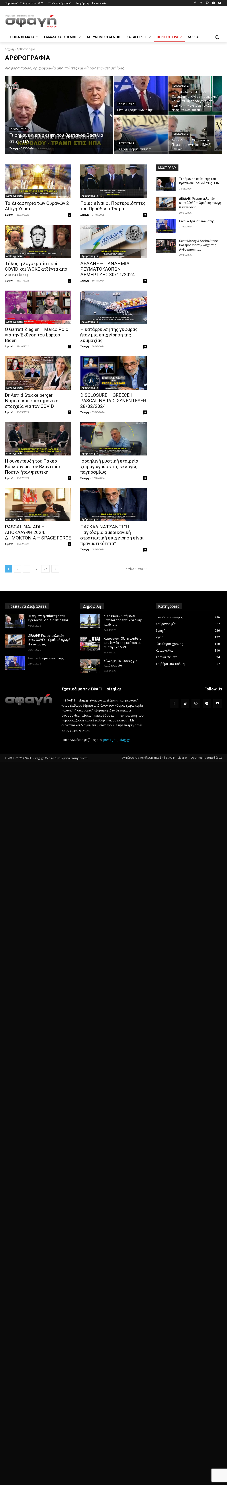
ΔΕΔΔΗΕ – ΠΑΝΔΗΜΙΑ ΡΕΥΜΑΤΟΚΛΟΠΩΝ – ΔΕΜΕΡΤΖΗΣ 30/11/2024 (107, 269)
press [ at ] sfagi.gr (116, 740)
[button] (216, 37)
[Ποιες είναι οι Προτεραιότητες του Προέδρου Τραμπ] (113, 181)
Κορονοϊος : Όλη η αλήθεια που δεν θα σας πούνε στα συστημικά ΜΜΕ (122, 643)
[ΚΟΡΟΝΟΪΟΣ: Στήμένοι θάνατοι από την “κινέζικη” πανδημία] (90, 621)
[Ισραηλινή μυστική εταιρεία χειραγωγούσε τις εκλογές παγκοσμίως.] (113, 438)
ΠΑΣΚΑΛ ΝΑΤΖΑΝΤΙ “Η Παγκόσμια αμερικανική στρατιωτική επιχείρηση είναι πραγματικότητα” (112, 535)
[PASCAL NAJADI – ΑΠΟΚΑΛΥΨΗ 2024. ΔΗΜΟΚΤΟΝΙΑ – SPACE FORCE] (38, 504)
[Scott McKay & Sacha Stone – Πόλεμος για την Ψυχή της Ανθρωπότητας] (166, 246)
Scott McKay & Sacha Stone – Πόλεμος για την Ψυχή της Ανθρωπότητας (200, 245)
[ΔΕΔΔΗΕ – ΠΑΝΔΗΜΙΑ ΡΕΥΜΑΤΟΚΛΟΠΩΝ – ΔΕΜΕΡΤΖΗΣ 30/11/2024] (113, 241)
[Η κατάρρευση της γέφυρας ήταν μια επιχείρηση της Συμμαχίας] (113, 307)
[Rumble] (207, 3)
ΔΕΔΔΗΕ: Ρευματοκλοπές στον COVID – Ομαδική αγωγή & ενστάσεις (200, 203)
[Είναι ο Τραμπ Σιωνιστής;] (141, 95)
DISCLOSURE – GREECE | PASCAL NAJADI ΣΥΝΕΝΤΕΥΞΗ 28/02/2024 (113, 401)
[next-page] (55, 569)
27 (45, 569)
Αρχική (9, 49)
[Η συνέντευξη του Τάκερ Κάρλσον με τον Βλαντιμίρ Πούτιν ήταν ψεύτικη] (38, 438)
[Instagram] (201, 3)
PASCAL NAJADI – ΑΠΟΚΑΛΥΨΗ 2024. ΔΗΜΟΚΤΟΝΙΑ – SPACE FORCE (38, 532)
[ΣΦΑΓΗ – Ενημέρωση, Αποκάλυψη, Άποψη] (31, 21)
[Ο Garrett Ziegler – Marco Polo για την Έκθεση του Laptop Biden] (38, 307)
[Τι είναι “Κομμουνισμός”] (141, 134)
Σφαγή (9, 214)
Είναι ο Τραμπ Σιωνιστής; (197, 221)
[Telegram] (213, 3)
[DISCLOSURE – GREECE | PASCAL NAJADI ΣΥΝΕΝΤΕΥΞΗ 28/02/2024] (113, 373)
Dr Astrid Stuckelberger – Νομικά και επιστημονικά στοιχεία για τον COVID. (32, 401)
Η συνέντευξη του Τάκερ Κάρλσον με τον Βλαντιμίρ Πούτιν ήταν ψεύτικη (32, 466)
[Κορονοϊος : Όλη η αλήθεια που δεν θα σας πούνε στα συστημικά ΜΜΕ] (90, 644)
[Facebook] (195, 3)
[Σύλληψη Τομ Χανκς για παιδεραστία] (90, 666)
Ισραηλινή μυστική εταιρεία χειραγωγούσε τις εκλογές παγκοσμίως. (109, 466)
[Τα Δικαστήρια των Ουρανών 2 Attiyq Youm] (38, 181)
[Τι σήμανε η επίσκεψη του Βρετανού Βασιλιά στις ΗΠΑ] (59, 115)
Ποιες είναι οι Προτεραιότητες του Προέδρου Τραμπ (113, 206)
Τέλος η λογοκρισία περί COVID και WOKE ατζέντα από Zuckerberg (36, 269)
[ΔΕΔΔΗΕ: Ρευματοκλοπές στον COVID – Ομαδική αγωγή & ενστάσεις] (166, 204)
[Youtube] (219, 3)
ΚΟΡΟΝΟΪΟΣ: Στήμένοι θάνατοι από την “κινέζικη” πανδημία (123, 620)
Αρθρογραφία (18, 129)
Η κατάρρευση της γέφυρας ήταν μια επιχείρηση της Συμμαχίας (109, 335)
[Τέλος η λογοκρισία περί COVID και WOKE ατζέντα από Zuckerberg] (38, 241)
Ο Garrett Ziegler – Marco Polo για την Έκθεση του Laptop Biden (36, 335)
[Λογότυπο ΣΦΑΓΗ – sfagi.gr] (29, 699)
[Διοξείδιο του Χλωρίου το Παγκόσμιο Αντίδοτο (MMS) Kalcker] (195, 134)
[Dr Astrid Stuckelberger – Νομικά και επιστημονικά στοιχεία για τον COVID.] (38, 373)
